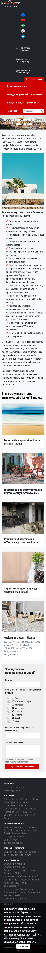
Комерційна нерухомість (15, 836)
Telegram (18, 715)
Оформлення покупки (14, 864)
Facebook (18, 711)
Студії (35, 830)
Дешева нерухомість (13, 843)
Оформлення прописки (15, 892)
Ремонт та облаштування (16, 882)
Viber (16, 721)
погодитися (23, 946)
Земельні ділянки (20, 833)
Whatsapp (18, 705)
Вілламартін (23, 802)
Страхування (34, 892)
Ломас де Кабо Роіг (13, 808)
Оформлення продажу (14, 867)
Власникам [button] (36, 94)
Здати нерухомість (12, 790)
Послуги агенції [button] (15, 102)
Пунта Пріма (9, 802)
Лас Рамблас (30, 808)
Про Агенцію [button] (32, 102)
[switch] (9, 698)
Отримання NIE (11, 870)
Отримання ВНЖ (11, 873)
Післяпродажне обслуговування (19, 889)
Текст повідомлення (14, 742)
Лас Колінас (22, 805)
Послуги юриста (11, 879)
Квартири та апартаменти (26, 827)
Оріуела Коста (10, 799)
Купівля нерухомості (17, 86)
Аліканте (8, 815)
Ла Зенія (34, 799)
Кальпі (7, 818)
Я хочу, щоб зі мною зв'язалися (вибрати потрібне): (23, 691)
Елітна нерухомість (12, 839)
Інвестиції (33, 876)
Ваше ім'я (9, 680)
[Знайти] (42, 111)
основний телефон (22, 701)
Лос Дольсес (9, 805)
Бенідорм (18, 815)
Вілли (6, 830)
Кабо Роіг (23, 799)
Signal (17, 718)
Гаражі (7, 833)
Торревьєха (9, 812)
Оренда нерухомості (17, 94)
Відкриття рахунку (29, 870)
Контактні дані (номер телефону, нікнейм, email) (19, 729)
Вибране (14, 110)
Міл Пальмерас (23, 812)
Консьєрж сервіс (11, 886)
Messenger (19, 708)
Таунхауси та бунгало (21, 830)
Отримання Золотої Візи (15, 876)
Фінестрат (30, 815)
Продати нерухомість (14, 787)
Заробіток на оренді (30, 879)
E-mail (17, 698)
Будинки (8, 827)
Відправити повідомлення (22, 766)
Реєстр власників (12, 895)
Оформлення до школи (15, 898)
